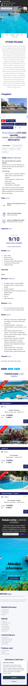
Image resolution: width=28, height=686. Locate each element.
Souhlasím (14, 677)
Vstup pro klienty (6, 1)
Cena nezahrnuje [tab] (17, 145)
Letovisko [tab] (4, 152)
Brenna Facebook (14, 578)
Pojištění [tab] (4, 148)
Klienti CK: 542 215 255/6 (9, 3)
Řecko (17, 34)
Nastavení (14, 681)
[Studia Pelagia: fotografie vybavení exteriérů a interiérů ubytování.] (14, 105)
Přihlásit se (22, 534)
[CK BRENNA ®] (6, 8)
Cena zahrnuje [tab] (6, 145)
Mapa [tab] (18, 148)
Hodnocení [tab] (12, 148)
